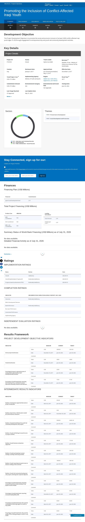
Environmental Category (32, 84)
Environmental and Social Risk (51, 84)
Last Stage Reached (13, 91)
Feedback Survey (77, 515)
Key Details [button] (23, 25)
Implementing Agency (31, 76)
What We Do (7, 3)
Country (9, 69)
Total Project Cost (13, 77)
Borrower (65, 60)
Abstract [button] (10, 25)
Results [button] (60, 25)
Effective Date (66, 69)
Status (27, 59)
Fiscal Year (65, 77)
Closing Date (65, 84)
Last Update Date (30, 91)
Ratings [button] (47, 25)
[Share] (1, 264)
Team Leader (47, 59)
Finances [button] (35, 25)
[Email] (1, 257)
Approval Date (47, 69)
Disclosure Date (30, 69)
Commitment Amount (13, 84)
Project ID (10, 59)
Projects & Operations (16, 3)
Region (45, 76)
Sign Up (42, 175)
